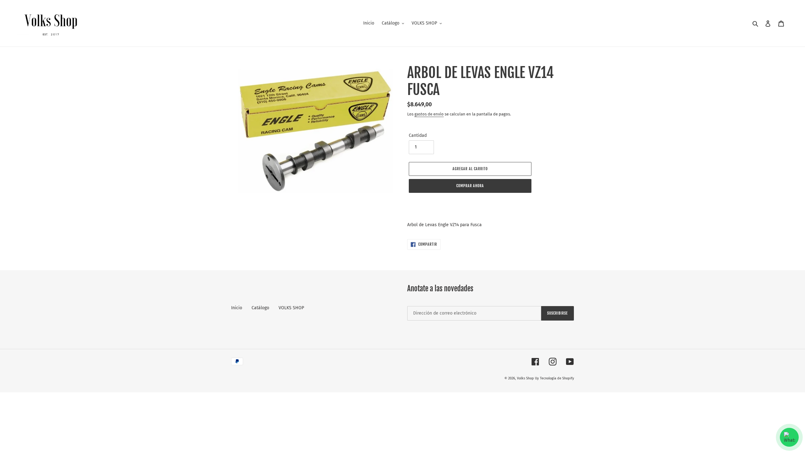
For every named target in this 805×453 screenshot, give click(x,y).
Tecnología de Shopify (557, 378)
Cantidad (418, 135)
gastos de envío (429, 114)
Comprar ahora (470, 185)
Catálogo (260, 307)
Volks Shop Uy (528, 378)
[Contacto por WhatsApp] (789, 437)
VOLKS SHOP (291, 307)
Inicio (236, 307)
